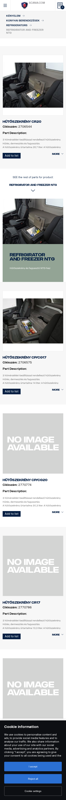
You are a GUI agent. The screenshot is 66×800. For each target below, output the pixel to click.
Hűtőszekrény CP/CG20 (25, 480)
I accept (33, 766)
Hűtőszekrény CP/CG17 (24, 357)
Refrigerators (16, 25)
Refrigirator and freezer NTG (32, 257)
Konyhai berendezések (23, 20)
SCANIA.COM (37, 2)
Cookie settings (33, 791)
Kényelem (13, 15)
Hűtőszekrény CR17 (21, 602)
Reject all (33, 778)
